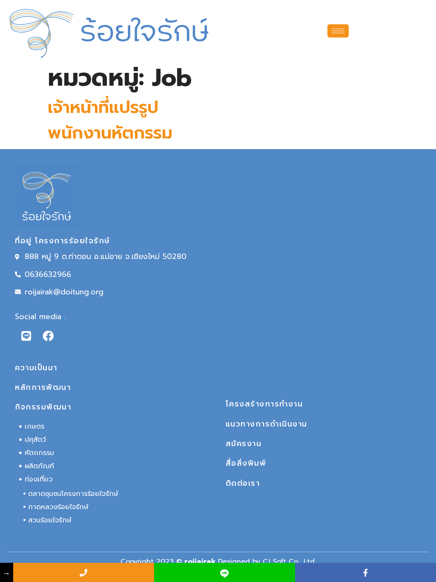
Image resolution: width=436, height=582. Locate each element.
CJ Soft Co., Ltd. (289, 561)
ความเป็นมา (36, 367)
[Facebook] (48, 336)
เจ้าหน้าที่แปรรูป (103, 107)
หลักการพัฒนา (43, 387)
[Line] (26, 336)
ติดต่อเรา (243, 483)
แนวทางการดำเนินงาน (266, 423)
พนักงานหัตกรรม (110, 133)
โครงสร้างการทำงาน (264, 403)
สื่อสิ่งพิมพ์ (246, 463)
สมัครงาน (244, 443)
